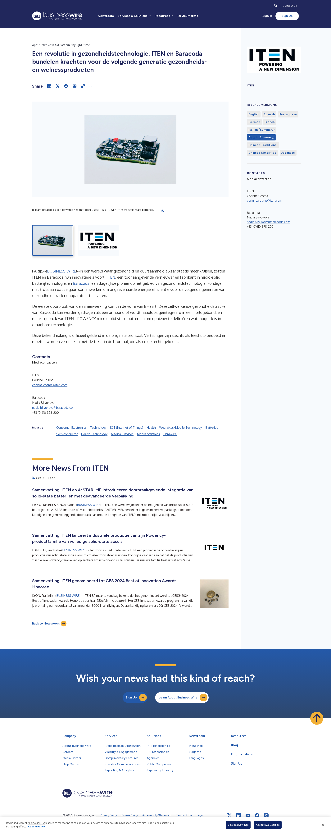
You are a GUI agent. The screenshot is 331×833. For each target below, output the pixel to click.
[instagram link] (266, 815)
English (253, 114)
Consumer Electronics (71, 427)
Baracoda (80, 283)
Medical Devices (122, 434)
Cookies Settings (238, 824)
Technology (98, 427)
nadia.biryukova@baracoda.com (53, 408)
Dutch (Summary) (261, 137)
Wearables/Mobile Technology (180, 427)
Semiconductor (67, 434)
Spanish (269, 114)
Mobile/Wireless (148, 434)
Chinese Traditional (262, 145)
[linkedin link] (238, 815)
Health (151, 427)
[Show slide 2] (98, 240)
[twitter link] (229, 815)
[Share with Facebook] (66, 86)
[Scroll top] (316, 718)
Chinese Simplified (262, 152)
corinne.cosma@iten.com (49, 385)
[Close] (323, 825)
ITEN (110, 277)
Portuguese (288, 114)
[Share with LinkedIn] (49, 86)
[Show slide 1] (52, 240)
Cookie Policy (36, 826)
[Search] (276, 5)
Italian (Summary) (261, 129)
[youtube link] (248, 815)
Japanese (288, 152)
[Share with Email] (74, 86)
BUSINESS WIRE (61, 270)
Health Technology (94, 434)
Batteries (211, 427)
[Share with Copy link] (83, 86)
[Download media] (162, 210)
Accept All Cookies (267, 824)
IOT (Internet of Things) (126, 427)
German (254, 122)
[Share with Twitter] (58, 86)
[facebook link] (257, 815)
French (270, 122)
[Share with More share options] (91, 86)
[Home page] (57, 15)
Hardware (170, 434)
